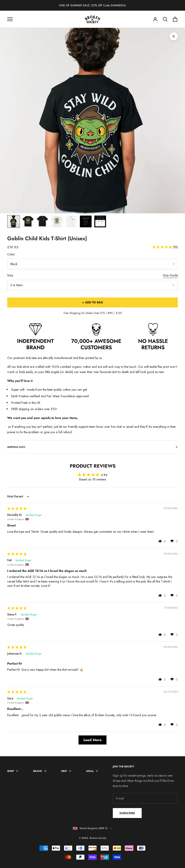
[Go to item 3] (42, 221)
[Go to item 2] (28, 221)
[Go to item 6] (85, 221)
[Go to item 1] (13, 221)
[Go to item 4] (57, 221)
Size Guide (170, 275)
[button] (163, 247)
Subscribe (127, 813)
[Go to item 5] (71, 221)
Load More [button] (92, 739)
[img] (17, 508)
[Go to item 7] (100, 221)
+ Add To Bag (92, 302)
